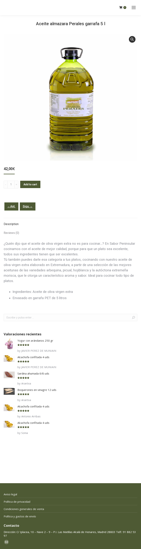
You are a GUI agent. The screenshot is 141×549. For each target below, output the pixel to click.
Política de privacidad (17, 501)
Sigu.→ (27, 206)
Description (11, 224)
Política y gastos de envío (20, 516)
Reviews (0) (11, 233)
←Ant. (11, 206)
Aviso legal (10, 494)
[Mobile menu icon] (133, 7)
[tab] (70, 222)
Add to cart (30, 184)
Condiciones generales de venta (24, 509)
